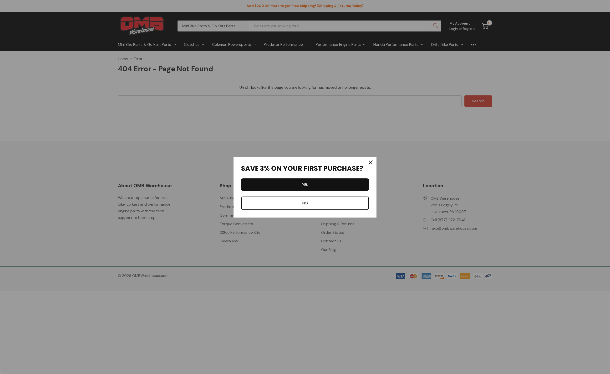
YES (305, 184)
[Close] (370, 162)
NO (305, 203)
